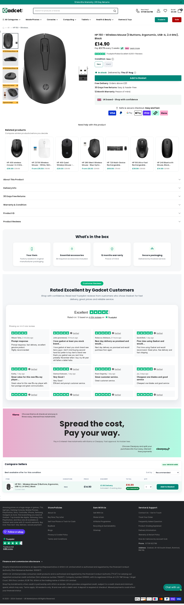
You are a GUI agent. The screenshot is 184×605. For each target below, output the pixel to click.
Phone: (141, 543)
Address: (142, 548)
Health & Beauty (103, 19)
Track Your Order (146, 517)
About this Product (13, 179)
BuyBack (51, 526)
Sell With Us (98, 513)
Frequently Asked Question (150, 521)
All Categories (11, 19)
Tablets (85, 19)
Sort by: (149, 472)
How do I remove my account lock (153, 539)
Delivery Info (9, 188)
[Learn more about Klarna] (127, 48)
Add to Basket (168, 487)
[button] (87, 68)
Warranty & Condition (14, 204)
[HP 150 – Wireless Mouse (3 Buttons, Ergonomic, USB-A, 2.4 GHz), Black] (9, 487)
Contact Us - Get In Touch (150, 513)
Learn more (135, 48)
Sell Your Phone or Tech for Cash (61, 521)
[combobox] (72, 10)
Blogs (50, 530)
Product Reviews (12, 221)
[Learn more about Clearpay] (122, 48)
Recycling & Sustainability (104, 526)
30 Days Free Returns (14, 196)
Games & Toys (125, 19)
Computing (68, 19)
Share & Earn (98, 517)
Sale (177, 19)
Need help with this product (92, 124)
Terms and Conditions (57, 539)
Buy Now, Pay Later (56, 517)
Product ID (9, 213)
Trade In (161, 19)
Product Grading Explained (150, 526)
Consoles (50, 19)
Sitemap (97, 530)
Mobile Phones (32, 19)
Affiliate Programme (102, 521)
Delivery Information (147, 530)
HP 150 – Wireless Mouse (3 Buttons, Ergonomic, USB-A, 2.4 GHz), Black (37, 485)
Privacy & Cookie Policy (58, 535)
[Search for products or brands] (115, 10)
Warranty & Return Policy (149, 535)
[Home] (3, 27)
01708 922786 (151, 543)
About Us (52, 513)
